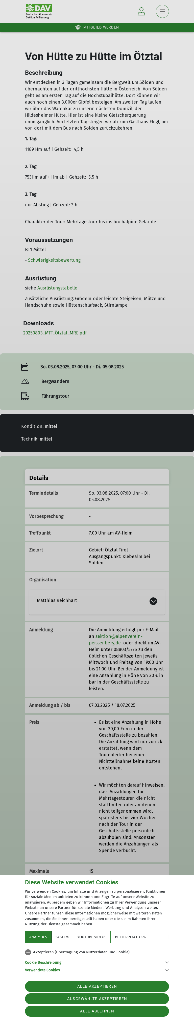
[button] (97, 962)
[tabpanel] (97, 960)
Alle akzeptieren (97, 986)
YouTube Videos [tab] (91, 937)
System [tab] (62, 937)
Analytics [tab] (38, 937)
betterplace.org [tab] (130, 937)
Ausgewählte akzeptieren (97, 999)
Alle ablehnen (97, 1011)
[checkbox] (97, 952)
